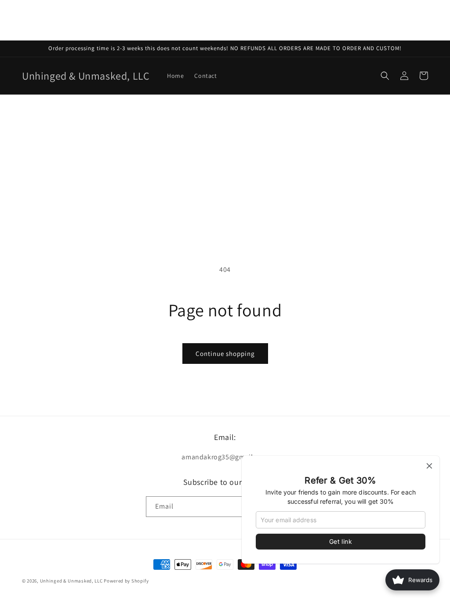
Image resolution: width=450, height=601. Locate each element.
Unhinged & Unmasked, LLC (71, 581)
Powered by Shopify (126, 581)
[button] (385, 75)
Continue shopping (225, 353)
